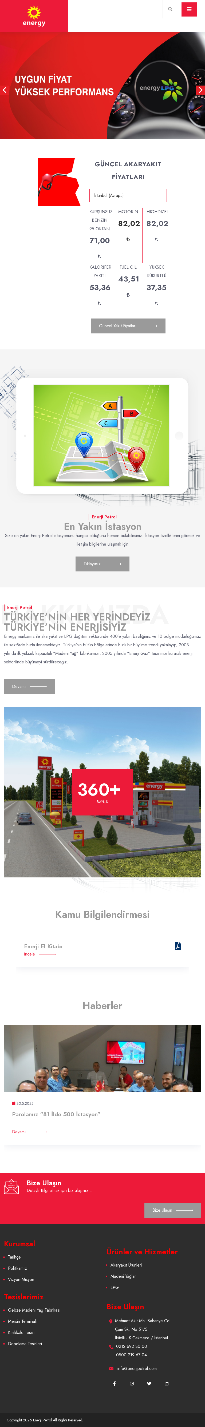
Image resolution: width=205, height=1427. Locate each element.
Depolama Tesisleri (25, 1344)
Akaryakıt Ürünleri (126, 1265)
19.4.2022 (25, 1103)
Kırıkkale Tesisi (21, 1332)
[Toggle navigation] (189, 9)
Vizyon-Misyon (21, 1279)
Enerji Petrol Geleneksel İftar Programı (64, 1114)
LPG (115, 1287)
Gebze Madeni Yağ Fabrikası (34, 1310)
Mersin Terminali (22, 1321)
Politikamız (17, 1268)
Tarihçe (14, 1257)
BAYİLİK (102, 801)
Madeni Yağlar (123, 1276)
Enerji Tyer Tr (41, 946)
